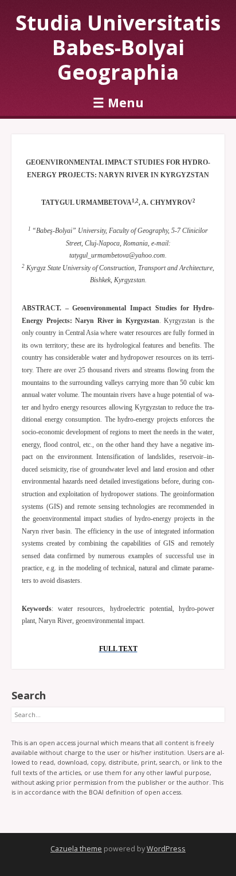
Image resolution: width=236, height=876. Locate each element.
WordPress (166, 849)
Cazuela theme (76, 849)
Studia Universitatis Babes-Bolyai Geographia (118, 47)
